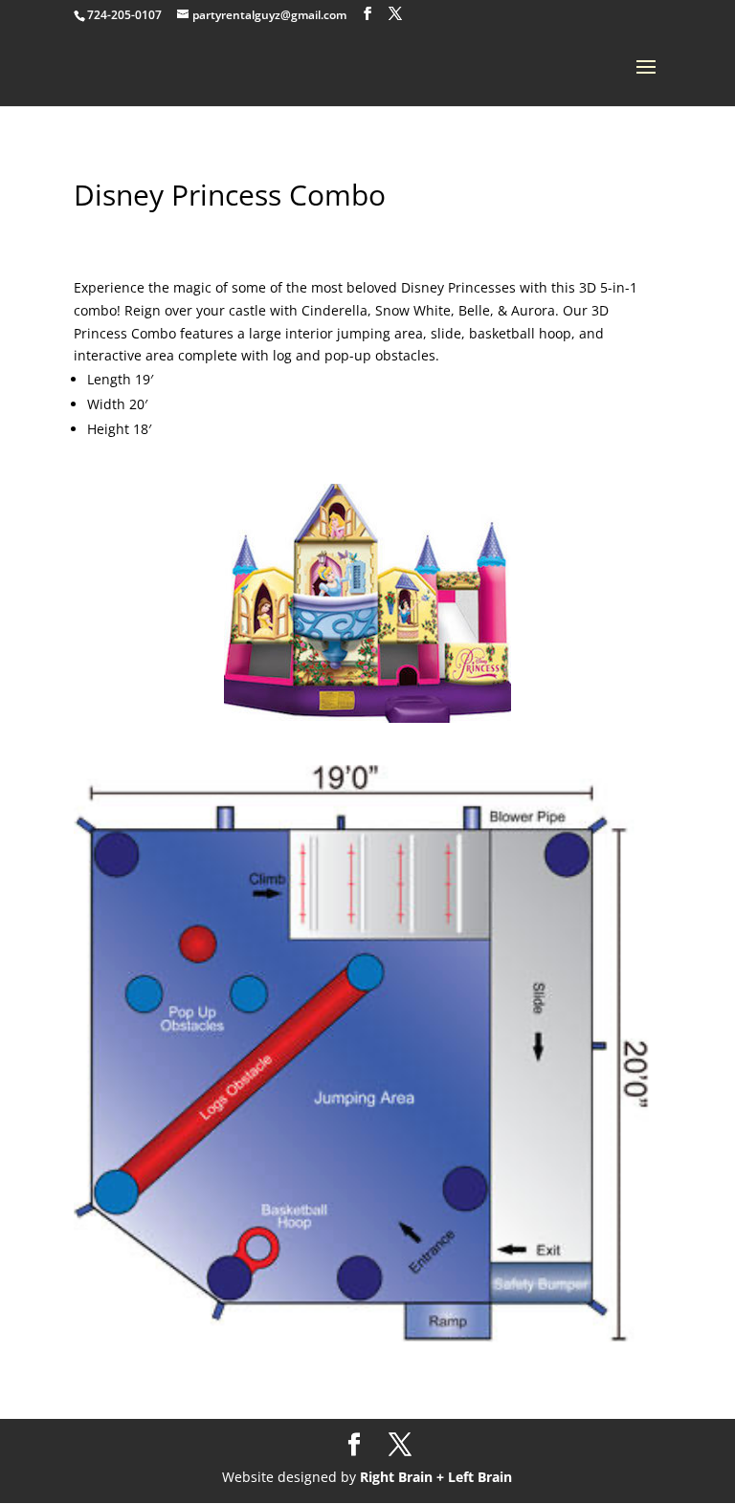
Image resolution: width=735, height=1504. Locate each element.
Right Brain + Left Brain (436, 1477)
